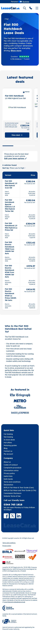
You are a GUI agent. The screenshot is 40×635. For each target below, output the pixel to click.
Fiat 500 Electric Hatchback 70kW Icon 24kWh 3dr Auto (9, 247)
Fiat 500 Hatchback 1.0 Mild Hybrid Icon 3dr (11, 184)
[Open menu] (36, 8)
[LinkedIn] (18, 515)
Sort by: (5, 168)
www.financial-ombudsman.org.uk (14, 602)
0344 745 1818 (13, 504)
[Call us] (30, 8)
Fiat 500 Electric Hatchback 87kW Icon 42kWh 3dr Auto (9, 271)
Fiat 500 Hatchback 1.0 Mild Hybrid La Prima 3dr (11, 226)
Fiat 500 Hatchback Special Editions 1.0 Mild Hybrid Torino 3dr (10, 205)
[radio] (14, 2)
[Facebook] (6, 515)
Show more (16, 50)
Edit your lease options (14, 158)
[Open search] (24, 8)
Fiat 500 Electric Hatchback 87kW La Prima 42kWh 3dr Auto (10, 294)
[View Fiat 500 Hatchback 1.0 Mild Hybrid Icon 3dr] (17, 111)
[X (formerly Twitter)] (12, 515)
